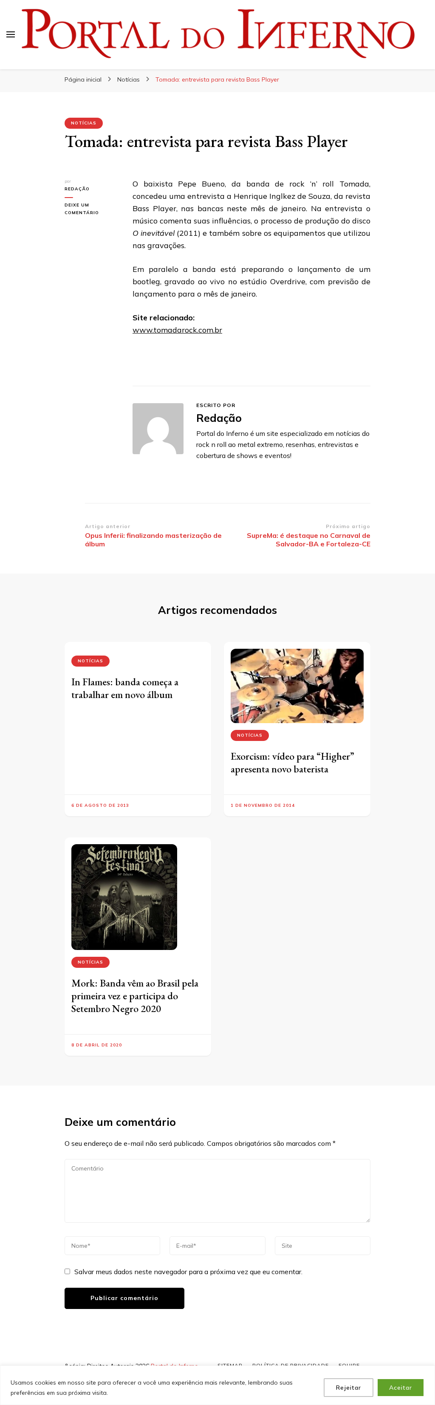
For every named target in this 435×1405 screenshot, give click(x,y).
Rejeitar (348, 1387)
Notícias (83, 123)
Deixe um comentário (92, 209)
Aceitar (400, 1387)
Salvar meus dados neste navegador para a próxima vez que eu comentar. (188, 1271)
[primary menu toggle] (10, 34)
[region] (217, 1385)
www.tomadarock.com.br (177, 330)
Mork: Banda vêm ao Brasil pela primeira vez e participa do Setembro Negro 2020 (134, 995)
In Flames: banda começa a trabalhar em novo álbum (124, 688)
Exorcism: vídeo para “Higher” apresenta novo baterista (292, 762)
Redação (77, 189)
